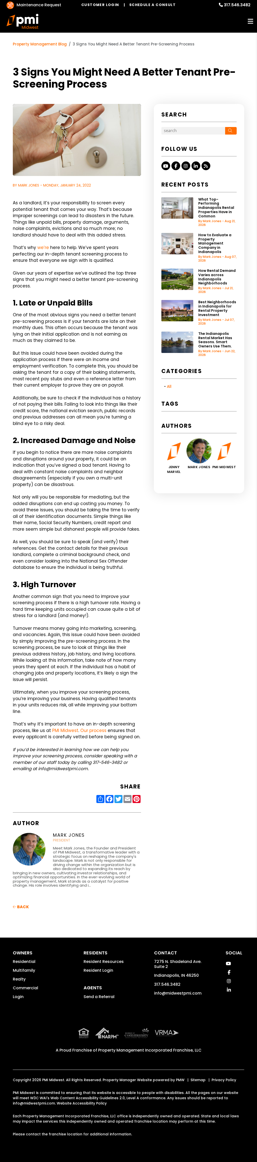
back (22, 907)
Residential (24, 961)
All (169, 386)
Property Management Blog (40, 44)
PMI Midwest (65, 730)
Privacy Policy (224, 1079)
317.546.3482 (237, 5)
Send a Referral (99, 997)
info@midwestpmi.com (178, 993)
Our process (94, 730)
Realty (19, 979)
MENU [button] (250, 21)
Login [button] (18, 997)
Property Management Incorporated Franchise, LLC (150, 1050)
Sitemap (198, 1079)
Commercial (25, 988)
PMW (180, 1079)
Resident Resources (104, 961)
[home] (23, 21)
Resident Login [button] (98, 970)
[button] (165, 165)
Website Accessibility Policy (82, 1103)
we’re (43, 247)
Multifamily (24, 970)
